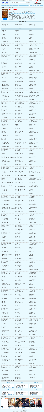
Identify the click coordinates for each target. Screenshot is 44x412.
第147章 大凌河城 (31, 190)
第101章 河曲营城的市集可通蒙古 (33, 96)
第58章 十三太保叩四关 (18, 308)
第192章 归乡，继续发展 (32, 211)
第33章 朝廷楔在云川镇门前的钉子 (19, 240)
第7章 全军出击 (3, 127)
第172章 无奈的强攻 (4, 203)
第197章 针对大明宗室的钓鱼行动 (19, 214)
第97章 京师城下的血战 (18, 326)
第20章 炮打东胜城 (17, 132)
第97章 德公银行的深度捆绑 (5, 168)
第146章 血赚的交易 (18, 190)
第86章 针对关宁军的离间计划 (5, 265)
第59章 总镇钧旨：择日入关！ (33, 308)
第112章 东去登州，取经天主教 (5, 175)
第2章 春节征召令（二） (18, 124)
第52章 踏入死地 (31, 248)
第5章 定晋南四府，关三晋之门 (5, 284)
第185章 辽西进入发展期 (18, 208)
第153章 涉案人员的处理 (4, 121)
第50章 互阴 (3, 248)
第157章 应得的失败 (4, 196)
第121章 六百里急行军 (18, 106)
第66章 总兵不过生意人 (4, 312)
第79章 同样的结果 (3, 160)
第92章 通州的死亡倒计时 (32, 323)
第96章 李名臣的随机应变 (4, 326)
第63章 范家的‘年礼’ (4, 80)
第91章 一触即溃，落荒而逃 (19, 323)
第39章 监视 (16, 243)
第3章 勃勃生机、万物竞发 (32, 124)
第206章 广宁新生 (17, 218)
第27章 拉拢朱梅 (17, 237)
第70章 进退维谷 (17, 313)
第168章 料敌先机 (31, 200)
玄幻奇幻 (12, 5)
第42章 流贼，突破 (17, 244)
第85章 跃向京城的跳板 (18, 320)
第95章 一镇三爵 (3, 269)
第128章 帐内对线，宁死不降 (19, 182)
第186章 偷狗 (31, 208)
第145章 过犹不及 (17, 348)
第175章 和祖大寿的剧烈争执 (5, 204)
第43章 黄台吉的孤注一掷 (32, 244)
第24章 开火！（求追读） (4, 62)
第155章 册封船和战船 (32, 352)
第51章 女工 (3, 74)
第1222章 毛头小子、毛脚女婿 (35, 387)
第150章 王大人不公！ (4, 120)
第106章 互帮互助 (3, 172)
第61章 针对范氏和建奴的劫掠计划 (19, 78)
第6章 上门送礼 (17, 367)
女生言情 (26, 5)
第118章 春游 (3, 178)
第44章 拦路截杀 (17, 49)
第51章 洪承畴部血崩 (4, 305)
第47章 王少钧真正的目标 (32, 302)
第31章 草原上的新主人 (4, 138)
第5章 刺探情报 (17, 125)
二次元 (16, 5)
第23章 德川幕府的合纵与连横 (19, 25)
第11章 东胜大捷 (17, 128)
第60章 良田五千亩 (3, 78)
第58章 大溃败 (3, 150)
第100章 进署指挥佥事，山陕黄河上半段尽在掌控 (21, 96)
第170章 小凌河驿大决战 (18, 201)
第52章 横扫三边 (17, 305)
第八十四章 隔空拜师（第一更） (22, 387)
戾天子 (8, 389)
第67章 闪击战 (17, 312)
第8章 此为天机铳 (3, 229)
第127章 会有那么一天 (18, 109)
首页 (2, 5)
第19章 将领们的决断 (32, 27)
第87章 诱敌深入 (3, 91)
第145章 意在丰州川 (18, 117)
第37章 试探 (16, 67)
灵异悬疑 (19, 5)
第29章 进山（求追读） (32, 63)
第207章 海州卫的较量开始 (32, 218)
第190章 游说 (3, 211)
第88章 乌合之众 (17, 91)
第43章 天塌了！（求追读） (19, 70)
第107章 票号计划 (31, 99)
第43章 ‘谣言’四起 (17, 301)
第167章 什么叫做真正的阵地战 (19, 200)
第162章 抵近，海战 (4, 356)
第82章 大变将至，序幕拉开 (19, 88)
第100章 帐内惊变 (17, 327)
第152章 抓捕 (31, 120)
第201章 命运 (31, 215)
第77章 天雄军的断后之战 (32, 316)
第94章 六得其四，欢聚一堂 (5, 167)
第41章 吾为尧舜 (3, 244)
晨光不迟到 (10, 407)
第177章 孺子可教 (17, 363)
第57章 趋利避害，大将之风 (5, 308)
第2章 (2, 366)
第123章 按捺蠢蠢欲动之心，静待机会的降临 (35, 179)
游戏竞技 (29, 5)
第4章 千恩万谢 (17, 52)
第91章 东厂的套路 (31, 266)
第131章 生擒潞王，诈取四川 (5, 342)
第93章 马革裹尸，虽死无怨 (5, 324)
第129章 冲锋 (3, 110)
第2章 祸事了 (17, 30)
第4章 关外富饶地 (3, 125)
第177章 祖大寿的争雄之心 (32, 204)
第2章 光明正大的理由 (4, 283)
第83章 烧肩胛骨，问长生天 (19, 161)
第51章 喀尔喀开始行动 (18, 248)
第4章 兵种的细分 (31, 226)
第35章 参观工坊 (31, 66)
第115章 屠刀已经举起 (18, 334)
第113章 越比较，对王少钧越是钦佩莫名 (20, 175)
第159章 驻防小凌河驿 (32, 196)
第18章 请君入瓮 (31, 131)
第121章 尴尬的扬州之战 (18, 337)
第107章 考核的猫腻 (18, 172)
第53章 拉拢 (30, 74)
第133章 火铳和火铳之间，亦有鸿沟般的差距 (7, 185)
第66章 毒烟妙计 (3, 81)
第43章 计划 (3, 49)
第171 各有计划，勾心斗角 (5, 360)
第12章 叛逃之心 (17, 370)
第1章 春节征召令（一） (4, 124)
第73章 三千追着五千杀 (32, 258)
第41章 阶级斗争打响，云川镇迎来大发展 (20, 142)
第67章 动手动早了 (31, 255)
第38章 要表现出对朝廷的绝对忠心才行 (6, 243)
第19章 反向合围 (3, 132)
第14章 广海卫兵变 (3, 371)
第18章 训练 (30, 37)
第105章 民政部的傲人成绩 (32, 171)
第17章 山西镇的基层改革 (4, 290)
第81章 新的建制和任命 (4, 88)
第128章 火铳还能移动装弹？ (33, 109)
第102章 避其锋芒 (17, 272)
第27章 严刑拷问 (17, 294)
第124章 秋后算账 (17, 338)
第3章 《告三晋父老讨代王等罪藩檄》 (20, 283)
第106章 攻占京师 (17, 330)
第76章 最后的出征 (17, 316)
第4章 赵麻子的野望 (31, 366)
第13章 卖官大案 (31, 370)
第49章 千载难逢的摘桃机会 (5, 146)
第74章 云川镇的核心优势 (18, 157)
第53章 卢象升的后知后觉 (32, 305)
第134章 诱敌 (17, 185)
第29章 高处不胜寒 (3, 378)
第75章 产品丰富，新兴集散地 (5, 85)
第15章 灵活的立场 (17, 371)
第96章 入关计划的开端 (18, 269)
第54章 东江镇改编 (17, 250)
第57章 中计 (16, 251)
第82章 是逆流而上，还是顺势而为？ (6, 161)
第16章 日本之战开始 (32, 371)
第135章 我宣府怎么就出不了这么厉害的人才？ (7, 113)
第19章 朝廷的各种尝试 (32, 290)
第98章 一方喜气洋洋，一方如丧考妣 (34, 95)
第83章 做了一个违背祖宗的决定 (33, 319)
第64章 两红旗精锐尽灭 (32, 254)
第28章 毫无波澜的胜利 (32, 237)
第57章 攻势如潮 (31, 149)
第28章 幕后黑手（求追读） (19, 63)
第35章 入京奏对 (31, 297)
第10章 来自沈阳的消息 (32, 229)
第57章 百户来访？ (3, 77)
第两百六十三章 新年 (34, 394)
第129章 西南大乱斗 (4, 341)
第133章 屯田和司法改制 (18, 342)
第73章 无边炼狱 (17, 84)
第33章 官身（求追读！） (32, 44)
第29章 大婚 (3, 295)
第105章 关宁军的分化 (18, 273)
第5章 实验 (16, 31)
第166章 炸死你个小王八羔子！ (5, 200)
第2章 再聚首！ (3, 226)
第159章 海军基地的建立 (4, 355)
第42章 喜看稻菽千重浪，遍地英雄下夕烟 (6, 70)
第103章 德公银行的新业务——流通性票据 (7, 171)
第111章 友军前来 (3, 102)
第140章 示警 (31, 114)
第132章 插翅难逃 (31, 341)
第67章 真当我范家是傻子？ (19, 81)
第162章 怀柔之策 (31, 197)
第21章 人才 (30, 38)
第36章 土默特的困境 (32, 139)
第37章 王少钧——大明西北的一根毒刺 (20, 298)
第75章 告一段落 (31, 157)
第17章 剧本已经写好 (4, 233)
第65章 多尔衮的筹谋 (4, 255)
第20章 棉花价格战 (3, 291)
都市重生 (40, 5)
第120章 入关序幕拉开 (18, 280)
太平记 (36, 389)
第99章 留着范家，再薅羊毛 (5, 96)
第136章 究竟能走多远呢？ (18, 113)
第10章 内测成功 (3, 34)
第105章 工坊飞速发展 (4, 99)
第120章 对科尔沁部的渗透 (32, 178)
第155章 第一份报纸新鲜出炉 (33, 121)
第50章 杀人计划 (31, 73)
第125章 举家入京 (31, 338)
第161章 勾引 (31, 355)
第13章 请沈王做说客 (32, 287)
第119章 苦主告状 (3, 280)
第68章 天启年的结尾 (32, 81)
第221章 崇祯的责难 (18, 225)
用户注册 (41, 0)
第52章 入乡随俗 (17, 74)
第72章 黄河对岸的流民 (4, 84)
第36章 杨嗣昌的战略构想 (4, 298)
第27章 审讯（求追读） (4, 63)
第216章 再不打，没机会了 (32, 222)
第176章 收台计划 (3, 363)
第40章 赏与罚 (3, 48)
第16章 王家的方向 (3, 37)
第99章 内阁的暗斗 (31, 168)
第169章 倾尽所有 (3, 201)
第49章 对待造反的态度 (32, 247)
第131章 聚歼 (31, 110)
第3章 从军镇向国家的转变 (18, 226)
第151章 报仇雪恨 (3, 193)
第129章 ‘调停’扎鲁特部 (32, 182)
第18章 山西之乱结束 (18, 290)
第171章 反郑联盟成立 (18, 360)
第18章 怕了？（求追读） (4, 59)
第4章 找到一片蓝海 (4, 31)
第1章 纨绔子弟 (3, 30)
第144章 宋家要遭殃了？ (4, 348)
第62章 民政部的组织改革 (32, 78)
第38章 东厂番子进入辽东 (32, 298)
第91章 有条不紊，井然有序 (19, 92)
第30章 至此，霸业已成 (29, 12)
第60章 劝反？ (3, 309)
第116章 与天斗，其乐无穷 (5, 279)
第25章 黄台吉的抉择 (32, 236)
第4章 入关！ (31, 283)
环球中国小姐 (3, 407)
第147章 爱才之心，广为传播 (5, 349)
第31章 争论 (3, 44)
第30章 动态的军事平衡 (18, 295)
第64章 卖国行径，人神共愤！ (19, 80)
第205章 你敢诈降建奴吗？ (5, 218)
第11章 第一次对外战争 (4, 370)
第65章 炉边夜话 (31, 80)
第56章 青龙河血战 (17, 149)
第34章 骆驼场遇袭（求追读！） (5, 45)
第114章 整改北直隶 (4, 334)
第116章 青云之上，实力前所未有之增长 (34, 103)
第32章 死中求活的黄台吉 (4, 240)
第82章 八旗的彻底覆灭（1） (33, 262)
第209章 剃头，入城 (18, 219)
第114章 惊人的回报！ (4, 103)
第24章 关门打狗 (17, 236)
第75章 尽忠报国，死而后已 (5, 316)
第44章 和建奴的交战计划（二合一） (20, 143)
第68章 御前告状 (17, 154)
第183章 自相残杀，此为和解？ (33, 207)
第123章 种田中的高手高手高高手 (5, 338)
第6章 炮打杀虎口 (17, 284)
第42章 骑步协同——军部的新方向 (33, 142)
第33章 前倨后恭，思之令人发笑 (33, 138)
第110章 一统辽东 (3, 276)
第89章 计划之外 (31, 91)
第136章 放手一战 (3, 186)
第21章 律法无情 (3, 27)
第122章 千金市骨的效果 (18, 179)
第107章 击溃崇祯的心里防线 (33, 330)
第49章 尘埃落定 (17, 73)
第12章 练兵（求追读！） (4, 56)
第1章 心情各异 (31, 225)
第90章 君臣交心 (3, 323)
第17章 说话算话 (17, 37)
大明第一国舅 (36, 382)
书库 (4, 5)
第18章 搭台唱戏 (17, 233)
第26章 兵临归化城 (17, 135)
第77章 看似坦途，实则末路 (5, 261)
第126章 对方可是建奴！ (4, 109)
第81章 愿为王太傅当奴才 (18, 262)
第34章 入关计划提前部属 (32, 240)
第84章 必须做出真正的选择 (33, 161)
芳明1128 (22, 389)
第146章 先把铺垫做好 (32, 117)
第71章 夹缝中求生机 (4, 258)
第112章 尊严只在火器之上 (18, 102)
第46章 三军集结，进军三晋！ (19, 302)
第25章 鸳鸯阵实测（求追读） (19, 62)
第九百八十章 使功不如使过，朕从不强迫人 (9, 394)
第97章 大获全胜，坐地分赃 (19, 95)
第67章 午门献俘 (3, 154)
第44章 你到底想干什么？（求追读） (34, 70)
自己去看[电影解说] (39, 407)
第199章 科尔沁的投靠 (4, 215)
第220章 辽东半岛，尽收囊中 (5, 225)
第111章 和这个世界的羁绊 (18, 276)
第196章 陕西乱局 (3, 214)
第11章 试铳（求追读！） (32, 55)
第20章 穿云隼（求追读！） (33, 59)
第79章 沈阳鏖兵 (31, 261)
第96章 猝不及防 (3, 95)
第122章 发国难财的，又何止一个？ (34, 106)
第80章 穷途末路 (3, 262)
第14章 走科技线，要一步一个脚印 (6, 232)
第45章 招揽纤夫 (31, 49)
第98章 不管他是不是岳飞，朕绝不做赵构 (20, 168)
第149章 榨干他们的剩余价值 (33, 349)
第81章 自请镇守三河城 (4, 319)
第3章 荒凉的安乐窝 (4, 52)
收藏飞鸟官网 (9, 0)
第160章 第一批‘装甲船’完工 (19, 355)
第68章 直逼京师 (31, 312)
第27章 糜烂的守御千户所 (32, 41)
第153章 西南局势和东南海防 (5, 352)
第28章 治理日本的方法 (32, 377)
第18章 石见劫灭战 (17, 373)
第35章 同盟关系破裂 (18, 139)
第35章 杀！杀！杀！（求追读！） (19, 45)
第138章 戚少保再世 (4, 114)
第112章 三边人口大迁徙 (32, 276)
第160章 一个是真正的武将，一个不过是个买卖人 (8, 197)
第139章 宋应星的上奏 (18, 345)
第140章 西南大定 (31, 345)
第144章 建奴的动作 (4, 117)
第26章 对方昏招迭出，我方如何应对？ (6, 294)
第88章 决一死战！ (3, 164)
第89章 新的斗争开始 (4, 266)
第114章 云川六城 (31, 175)
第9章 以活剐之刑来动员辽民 (19, 229)
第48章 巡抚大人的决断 (4, 73)
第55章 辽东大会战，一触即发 (33, 250)
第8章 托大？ (17, 127)
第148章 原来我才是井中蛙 (18, 349)
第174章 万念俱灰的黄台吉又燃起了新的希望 (35, 203)
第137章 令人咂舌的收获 (32, 113)
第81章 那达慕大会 (31, 160)
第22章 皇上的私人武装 (32, 25)
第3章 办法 (30, 30)
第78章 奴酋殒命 (17, 261)
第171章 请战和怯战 (31, 201)
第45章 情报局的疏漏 (32, 143)
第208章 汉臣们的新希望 (4, 219)
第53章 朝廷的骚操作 (4, 250)
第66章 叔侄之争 (17, 255)
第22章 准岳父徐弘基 (32, 291)
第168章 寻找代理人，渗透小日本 (5, 359)
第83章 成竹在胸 (31, 88)
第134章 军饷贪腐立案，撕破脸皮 (33, 342)
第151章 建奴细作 (17, 120)
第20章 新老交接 (17, 38)
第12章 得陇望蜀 (31, 128)
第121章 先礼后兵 (31, 280)
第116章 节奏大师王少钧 (32, 334)
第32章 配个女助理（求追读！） (19, 44)
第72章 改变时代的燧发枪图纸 (33, 156)
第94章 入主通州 (17, 324)
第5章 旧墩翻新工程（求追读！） (33, 52)
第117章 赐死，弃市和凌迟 (18, 279)
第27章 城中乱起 (31, 135)
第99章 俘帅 (3, 327)
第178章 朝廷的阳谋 (31, 363)
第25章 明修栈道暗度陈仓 (4, 135)
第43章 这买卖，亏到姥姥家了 (5, 143)
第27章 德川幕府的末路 (4, 24)
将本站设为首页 (4, 0)
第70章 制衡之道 (3, 156)
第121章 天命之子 (3, 179)
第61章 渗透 (16, 309)
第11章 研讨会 (17, 34)
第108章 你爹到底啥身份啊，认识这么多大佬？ (35, 172)
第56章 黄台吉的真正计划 (4, 251)
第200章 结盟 (17, 215)
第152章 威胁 (17, 193)
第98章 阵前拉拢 (31, 326)
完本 (9, 5)
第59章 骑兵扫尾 (17, 150)
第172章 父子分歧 (31, 360)
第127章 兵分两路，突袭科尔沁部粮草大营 (7, 182)
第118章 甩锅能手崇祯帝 (32, 279)
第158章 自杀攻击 (17, 196)
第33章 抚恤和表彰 (3, 66)
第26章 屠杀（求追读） (32, 62)
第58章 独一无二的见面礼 (18, 77)
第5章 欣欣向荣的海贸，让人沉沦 (5, 367)
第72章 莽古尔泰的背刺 (18, 258)
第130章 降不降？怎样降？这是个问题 (20, 341)
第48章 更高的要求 (17, 247)
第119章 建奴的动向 (18, 178)
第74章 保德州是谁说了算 (32, 84)
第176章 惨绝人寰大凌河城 (18, 204)
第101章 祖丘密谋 (3, 272)
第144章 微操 (31, 189)
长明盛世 (22, 382)
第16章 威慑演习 (31, 232)
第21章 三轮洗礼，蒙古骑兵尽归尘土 (34, 132)
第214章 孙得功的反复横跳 (5, 222)
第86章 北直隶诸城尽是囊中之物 (33, 320)
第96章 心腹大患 (31, 167)
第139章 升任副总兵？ (18, 114)
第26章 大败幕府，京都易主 (19, 24)
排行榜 (7, 5)
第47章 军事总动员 (3, 247)
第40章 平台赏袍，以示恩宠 (33, 243)
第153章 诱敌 (31, 193)
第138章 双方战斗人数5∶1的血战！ (33, 186)
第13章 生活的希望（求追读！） (19, 56)
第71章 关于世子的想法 (32, 313)
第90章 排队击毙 (31, 164)
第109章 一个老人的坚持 (18, 331)
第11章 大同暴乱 (3, 287)
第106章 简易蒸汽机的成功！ (19, 99)
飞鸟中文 (5, 2)
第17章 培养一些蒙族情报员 (19, 131)
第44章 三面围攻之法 (32, 301)
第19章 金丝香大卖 (3, 38)
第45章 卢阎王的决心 (4, 302)
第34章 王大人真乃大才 (18, 66)
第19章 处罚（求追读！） (18, 59)
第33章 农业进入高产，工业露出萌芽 (6, 297)
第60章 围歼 (30, 150)
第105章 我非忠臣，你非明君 (5, 330)
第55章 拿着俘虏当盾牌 (4, 149)
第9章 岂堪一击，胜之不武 (32, 127)
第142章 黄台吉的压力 (4, 189)
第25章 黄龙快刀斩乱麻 (32, 24)
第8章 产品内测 (17, 33)
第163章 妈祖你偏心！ (18, 356)
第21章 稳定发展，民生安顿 (19, 291)
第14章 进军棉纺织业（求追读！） (33, 56)
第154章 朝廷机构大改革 (18, 352)
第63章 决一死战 (17, 254)
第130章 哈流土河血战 (18, 110)
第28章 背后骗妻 (31, 294)
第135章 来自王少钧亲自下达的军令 (34, 185)
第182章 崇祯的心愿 (18, 207)
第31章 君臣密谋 (31, 295)
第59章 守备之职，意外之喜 (33, 77)
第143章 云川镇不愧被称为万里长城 (20, 189)
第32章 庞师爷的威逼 (18, 138)
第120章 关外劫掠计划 (4, 106)
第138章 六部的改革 (4, 345)
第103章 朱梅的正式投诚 (32, 272)
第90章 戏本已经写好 (18, 266)
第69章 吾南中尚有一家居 (4, 313)
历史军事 (37, 5)
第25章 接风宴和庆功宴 (4, 41)
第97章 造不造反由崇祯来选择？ (33, 269)
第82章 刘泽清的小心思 (18, 319)
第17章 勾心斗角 (3, 373)
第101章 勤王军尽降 (31, 327)
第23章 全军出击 (3, 236)
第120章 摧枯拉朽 (3, 337)
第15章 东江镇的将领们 (18, 232)
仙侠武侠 (22, 5)
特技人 (30, 407)
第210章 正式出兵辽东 (32, 219)
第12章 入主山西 (17, 287)
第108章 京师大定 (3, 331)
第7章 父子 (2, 33)
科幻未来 (33, 5)
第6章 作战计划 (31, 125)
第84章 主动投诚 (3, 320)
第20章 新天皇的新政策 (18, 27)
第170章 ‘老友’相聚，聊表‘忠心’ (33, 359)
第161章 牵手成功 (17, 197)
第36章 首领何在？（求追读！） (33, 45)
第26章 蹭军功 (3, 237)
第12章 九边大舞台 (31, 34)
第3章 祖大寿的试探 (18, 366)
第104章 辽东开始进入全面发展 (5, 273)
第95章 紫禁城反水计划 (32, 324)
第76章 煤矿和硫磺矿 (18, 85)
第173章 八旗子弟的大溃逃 (18, 203)
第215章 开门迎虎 (17, 222)
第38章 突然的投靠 (31, 67)
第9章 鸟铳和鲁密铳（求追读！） (5, 55)
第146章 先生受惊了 (31, 348)
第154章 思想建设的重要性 (18, 121)
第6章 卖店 (30, 31)
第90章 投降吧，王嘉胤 (4, 92)
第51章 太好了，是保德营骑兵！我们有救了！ (35, 146)
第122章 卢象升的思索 (32, 337)
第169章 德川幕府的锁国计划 (19, 359)
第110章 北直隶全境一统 (32, 331)
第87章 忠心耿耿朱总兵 (18, 265)
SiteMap (26, 410)
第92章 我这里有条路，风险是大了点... (34, 92)
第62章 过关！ (31, 309)
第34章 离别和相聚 (3, 139)
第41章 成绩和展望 (17, 48)
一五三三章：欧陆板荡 (20, 394)
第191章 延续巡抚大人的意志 (19, 211)
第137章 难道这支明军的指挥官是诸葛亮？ (21, 186)
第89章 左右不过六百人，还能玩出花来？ (20, 164)
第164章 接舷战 (31, 356)
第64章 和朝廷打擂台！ (4, 153)
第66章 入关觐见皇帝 (32, 153)
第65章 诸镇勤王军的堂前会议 (19, 153)
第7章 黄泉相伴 (31, 284)
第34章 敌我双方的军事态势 (19, 297)
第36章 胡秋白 (3, 67)
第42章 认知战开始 (3, 301)
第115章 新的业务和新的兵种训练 (19, 103)
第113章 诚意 (31, 102)
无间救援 (23, 407)
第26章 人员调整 (17, 41)
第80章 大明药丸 (17, 160)
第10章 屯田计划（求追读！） (19, 55)
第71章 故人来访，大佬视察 (19, 156)
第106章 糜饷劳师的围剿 (32, 273)
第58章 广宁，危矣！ (32, 251)
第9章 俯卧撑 (31, 33)
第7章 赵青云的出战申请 (32, 367)
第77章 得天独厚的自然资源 (33, 85)
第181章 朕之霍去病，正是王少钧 (5, 207)
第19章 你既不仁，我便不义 (33, 233)
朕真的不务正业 (8, 382)
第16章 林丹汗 (3, 131)
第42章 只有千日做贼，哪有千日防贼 (34, 48)
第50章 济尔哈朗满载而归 (18, 146)
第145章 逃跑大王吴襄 (4, 190)
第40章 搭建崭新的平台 (4, 142)
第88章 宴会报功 (31, 265)
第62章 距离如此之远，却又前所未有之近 (6, 254)
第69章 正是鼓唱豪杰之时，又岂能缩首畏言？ (35, 154)
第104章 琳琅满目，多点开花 (19, 171)
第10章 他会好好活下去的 (4, 128)
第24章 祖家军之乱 (3, 25)
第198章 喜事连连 (31, 214)
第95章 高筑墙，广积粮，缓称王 (19, 167)
